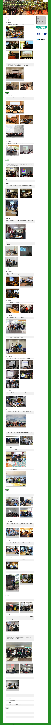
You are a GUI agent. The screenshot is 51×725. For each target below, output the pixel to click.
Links (38, 23)
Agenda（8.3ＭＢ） (12, 639)
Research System (40, 21)
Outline (38, 18)
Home (38, 16)
